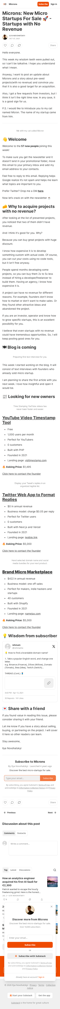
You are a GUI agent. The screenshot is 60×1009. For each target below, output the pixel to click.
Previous (11, 812)
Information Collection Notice (39, 965)
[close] (51, 906)
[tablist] (15, 833)
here (40, 190)
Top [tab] (5, 870)
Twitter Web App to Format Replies (28, 497)
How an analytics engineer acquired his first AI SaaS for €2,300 (19, 882)
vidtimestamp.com (36, 460)
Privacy (33, 985)
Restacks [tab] (21, 833)
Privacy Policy (32, 968)
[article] (30, 888)
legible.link (31, 537)
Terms (41, 985)
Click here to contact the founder (21, 473)
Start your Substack (22, 995)
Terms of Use (46, 962)
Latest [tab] (13, 870)
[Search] (55, 870)
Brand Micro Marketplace (27, 571)
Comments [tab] (9, 833)
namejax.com (33, 613)
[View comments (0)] (12, 45)
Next (50, 812)
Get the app (44, 995)
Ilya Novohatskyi (17, 36)
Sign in (54, 4)
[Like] (5, 45)
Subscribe (43, 4)
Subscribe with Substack (32, 956)
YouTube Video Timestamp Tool (28, 420)
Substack (15, 1002)
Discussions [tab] (24, 870)
